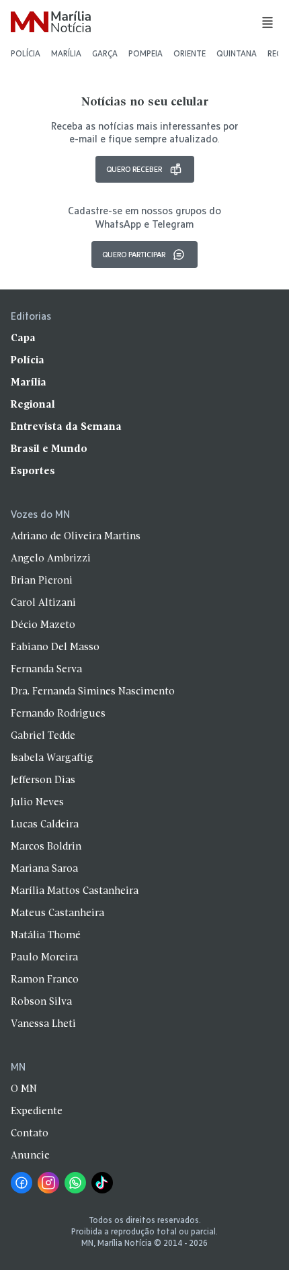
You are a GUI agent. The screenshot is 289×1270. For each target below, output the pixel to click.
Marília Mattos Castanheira (74, 891)
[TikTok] (102, 1182)
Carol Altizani (43, 603)
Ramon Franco (45, 979)
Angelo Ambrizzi (51, 558)
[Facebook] (21, 1182)
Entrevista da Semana (66, 427)
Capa (23, 338)
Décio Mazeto (43, 625)
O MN (24, 1089)
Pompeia (145, 53)
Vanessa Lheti (43, 1024)
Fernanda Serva (46, 669)
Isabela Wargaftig (52, 758)
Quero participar (133, 254)
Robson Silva (41, 1002)
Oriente (189, 53)
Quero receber (134, 169)
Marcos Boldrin (46, 847)
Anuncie (30, 1155)
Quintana (236, 53)
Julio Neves (37, 802)
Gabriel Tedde (43, 736)
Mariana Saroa (44, 869)
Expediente (37, 1111)
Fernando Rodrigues (58, 714)
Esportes (33, 471)
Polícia (25, 53)
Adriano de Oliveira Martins (75, 536)
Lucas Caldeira (45, 824)
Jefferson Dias (43, 780)
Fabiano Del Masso (55, 647)
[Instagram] (48, 1182)
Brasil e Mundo (49, 449)
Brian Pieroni (42, 581)
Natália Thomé (46, 935)
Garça (105, 53)
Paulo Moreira (44, 957)
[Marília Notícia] (51, 22)
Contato (29, 1133)
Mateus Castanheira (57, 913)
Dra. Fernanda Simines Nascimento (93, 691)
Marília (66, 53)
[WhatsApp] (75, 1182)
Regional (33, 405)
